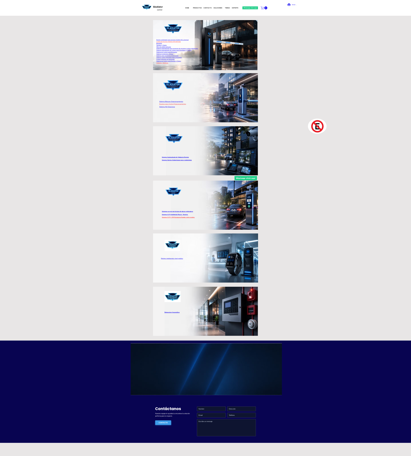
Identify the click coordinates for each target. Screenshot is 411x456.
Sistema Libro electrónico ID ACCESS (167, 56)
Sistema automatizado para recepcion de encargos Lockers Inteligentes (177, 48)
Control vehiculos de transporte (165, 59)
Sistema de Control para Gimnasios (166, 52)
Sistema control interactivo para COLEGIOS (169, 57)
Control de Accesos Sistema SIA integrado (168, 41)
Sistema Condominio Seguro (164, 54)
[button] (264, 7)
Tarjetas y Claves (161, 45)
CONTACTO (163, 423)
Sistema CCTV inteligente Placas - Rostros (175, 214)
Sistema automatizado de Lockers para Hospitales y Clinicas (174, 50)
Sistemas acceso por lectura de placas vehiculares (177, 211)
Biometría (159, 43)
